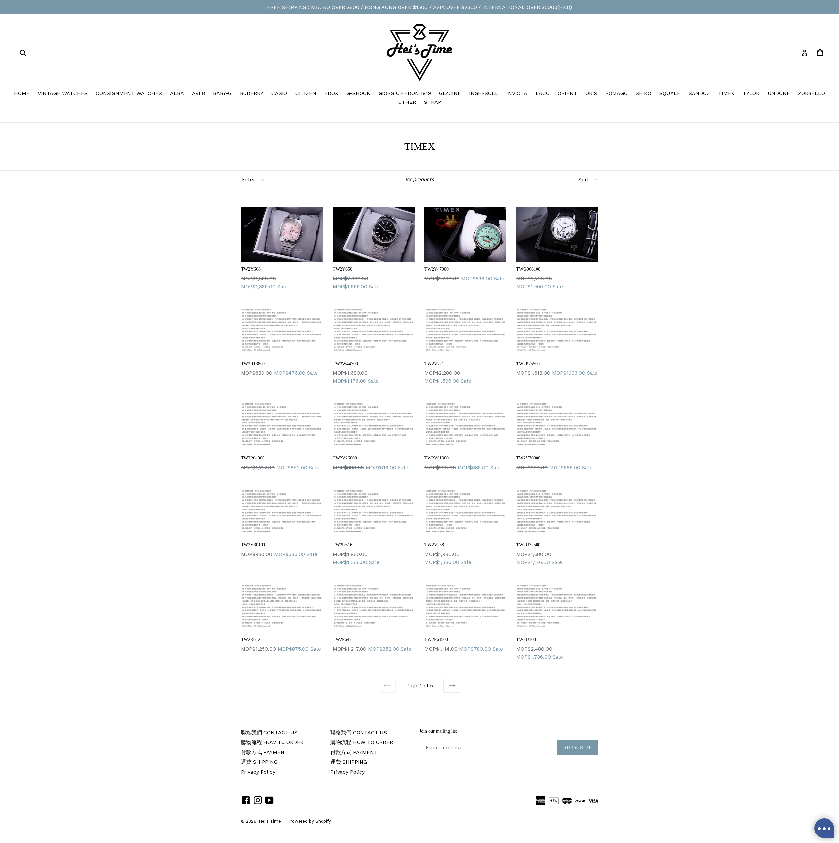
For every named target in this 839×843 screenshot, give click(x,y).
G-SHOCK (358, 93)
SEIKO (643, 93)
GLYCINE (450, 93)
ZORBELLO (811, 93)
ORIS (591, 93)
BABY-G (222, 93)
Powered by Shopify (310, 821)
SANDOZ (699, 93)
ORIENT (567, 93)
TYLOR (751, 93)
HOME (21, 93)
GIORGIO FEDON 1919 (405, 93)
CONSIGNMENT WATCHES (129, 93)
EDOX (331, 93)
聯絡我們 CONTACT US (269, 732)
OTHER (407, 102)
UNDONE (779, 93)
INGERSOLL (483, 93)
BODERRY (251, 93)
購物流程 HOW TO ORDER (272, 742)
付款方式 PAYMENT (264, 752)
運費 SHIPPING (259, 762)
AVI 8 (198, 93)
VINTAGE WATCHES (63, 93)
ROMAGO (616, 93)
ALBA (177, 93)
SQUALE (669, 93)
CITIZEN (305, 93)
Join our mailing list (438, 731)
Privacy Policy (258, 772)
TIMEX (726, 93)
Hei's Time (270, 821)
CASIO (279, 93)
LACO (543, 93)
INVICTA (516, 93)
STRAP (432, 102)
